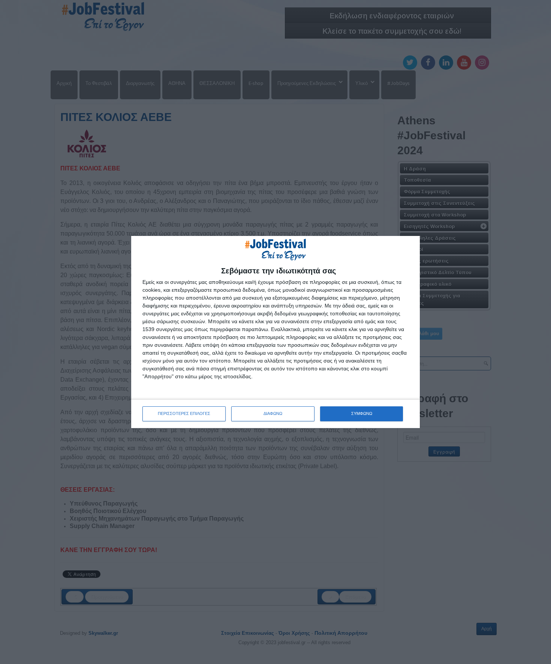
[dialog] (275, 332)
